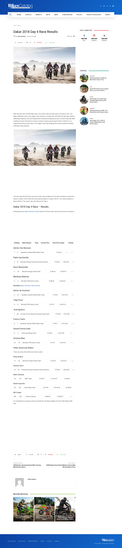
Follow (94, 34)
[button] (10, 15)
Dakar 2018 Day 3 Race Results (30, 285)
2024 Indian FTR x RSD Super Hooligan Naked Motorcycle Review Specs (65, 517)
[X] (110, 6)
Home (14, 25)
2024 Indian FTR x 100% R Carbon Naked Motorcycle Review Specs (97, 122)
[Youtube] (113, 6)
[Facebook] (101, 6)
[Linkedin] (104, 6)
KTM (44, 513)
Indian (65, 513)
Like (84, 34)
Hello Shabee (22, 36)
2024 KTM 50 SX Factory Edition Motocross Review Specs (44, 517)
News (19, 25)
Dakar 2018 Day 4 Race (32, 211)
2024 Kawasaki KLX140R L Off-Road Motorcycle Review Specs (99, 111)
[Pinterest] (107, 6)
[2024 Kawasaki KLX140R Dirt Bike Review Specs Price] (23, 509)
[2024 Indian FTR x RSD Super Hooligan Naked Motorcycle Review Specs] (65, 509)
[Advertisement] (44, 98)
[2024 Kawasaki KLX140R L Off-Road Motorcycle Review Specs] (84, 110)
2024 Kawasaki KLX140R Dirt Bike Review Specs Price (23, 517)
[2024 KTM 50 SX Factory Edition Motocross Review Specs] (44, 509)
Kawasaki (23, 513)
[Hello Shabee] (14, 36)
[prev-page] (14, 524)
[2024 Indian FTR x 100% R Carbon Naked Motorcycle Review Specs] (84, 121)
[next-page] (17, 524)
